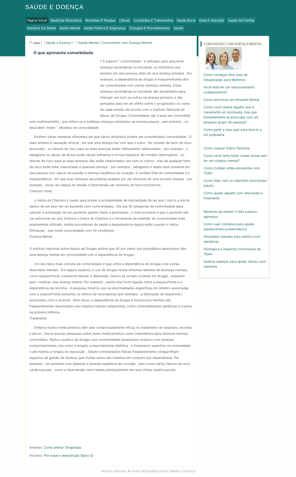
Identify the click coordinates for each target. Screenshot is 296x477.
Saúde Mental (69, 28)
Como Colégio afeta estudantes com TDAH (232, 170)
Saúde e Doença (54, 6)
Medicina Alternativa (66, 20)
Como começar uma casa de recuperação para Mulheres (225, 77)
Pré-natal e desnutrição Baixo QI (68, 455)
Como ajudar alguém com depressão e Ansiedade (233, 195)
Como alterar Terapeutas (62, 447)
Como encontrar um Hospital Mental (231, 100)
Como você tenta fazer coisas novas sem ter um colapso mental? (235, 158)
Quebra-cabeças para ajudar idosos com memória (235, 263)
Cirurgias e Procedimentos (149, 28)
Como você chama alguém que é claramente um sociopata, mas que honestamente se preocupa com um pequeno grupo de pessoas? (231, 114)
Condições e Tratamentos (153, 20)
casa (36, 43)
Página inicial (37, 20)
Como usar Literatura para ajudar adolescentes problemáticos (229, 226)
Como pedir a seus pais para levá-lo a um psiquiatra (233, 132)
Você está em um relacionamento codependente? (229, 89)
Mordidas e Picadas (100, 20)
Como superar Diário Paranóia (227, 148)
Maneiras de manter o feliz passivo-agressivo (231, 214)
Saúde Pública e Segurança (104, 28)
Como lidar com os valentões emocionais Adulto (235, 183)
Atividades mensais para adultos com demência (232, 239)
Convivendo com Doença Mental (127, 43)
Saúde (178, 28)
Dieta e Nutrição (211, 20)
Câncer (124, 20)
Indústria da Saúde (41, 28)
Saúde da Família (241, 20)
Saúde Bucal (186, 20)
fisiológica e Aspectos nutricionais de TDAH (232, 251)
